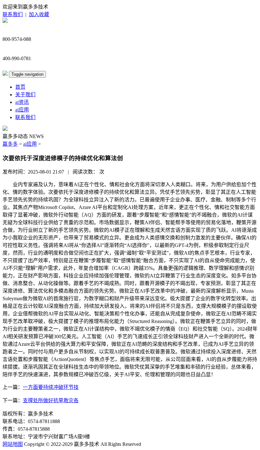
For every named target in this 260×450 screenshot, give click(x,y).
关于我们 (25, 94)
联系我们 (13, 14)
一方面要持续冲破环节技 (51, 387)
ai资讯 (22, 102)
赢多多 (10, 144)
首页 (20, 87)
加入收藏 (39, 14)
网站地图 (13, 444)
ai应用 (22, 109)
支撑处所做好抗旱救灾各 (51, 400)
